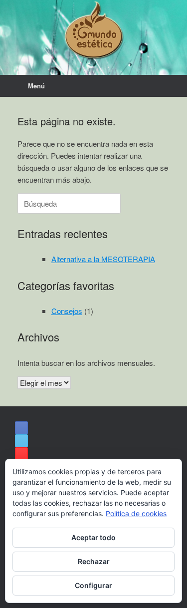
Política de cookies (136, 513)
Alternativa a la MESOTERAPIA (103, 259)
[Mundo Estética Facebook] (21, 427)
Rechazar (94, 561)
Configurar (93, 585)
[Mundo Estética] (93, 30)
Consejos (66, 310)
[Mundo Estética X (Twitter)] (21, 440)
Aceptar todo (93, 537)
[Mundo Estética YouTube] (21, 453)
